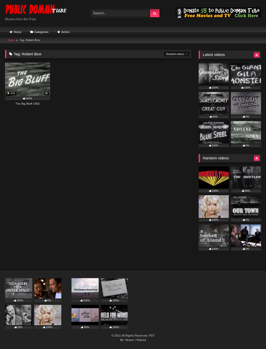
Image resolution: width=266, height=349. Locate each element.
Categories (41, 32)
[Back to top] (253, 337)
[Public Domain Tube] (36, 10)
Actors (65, 32)
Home (17, 32)
